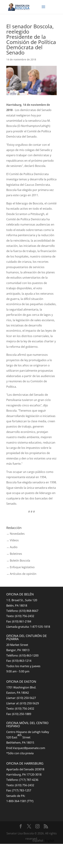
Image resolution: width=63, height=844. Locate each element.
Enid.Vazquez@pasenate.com (25, 748)
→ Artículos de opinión (21, 574)
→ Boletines (14, 554)
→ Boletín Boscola (18, 560)
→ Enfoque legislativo (20, 567)
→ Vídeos (12, 540)
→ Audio (12, 547)
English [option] (49, 841)
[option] (49, 840)
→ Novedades (15, 534)
